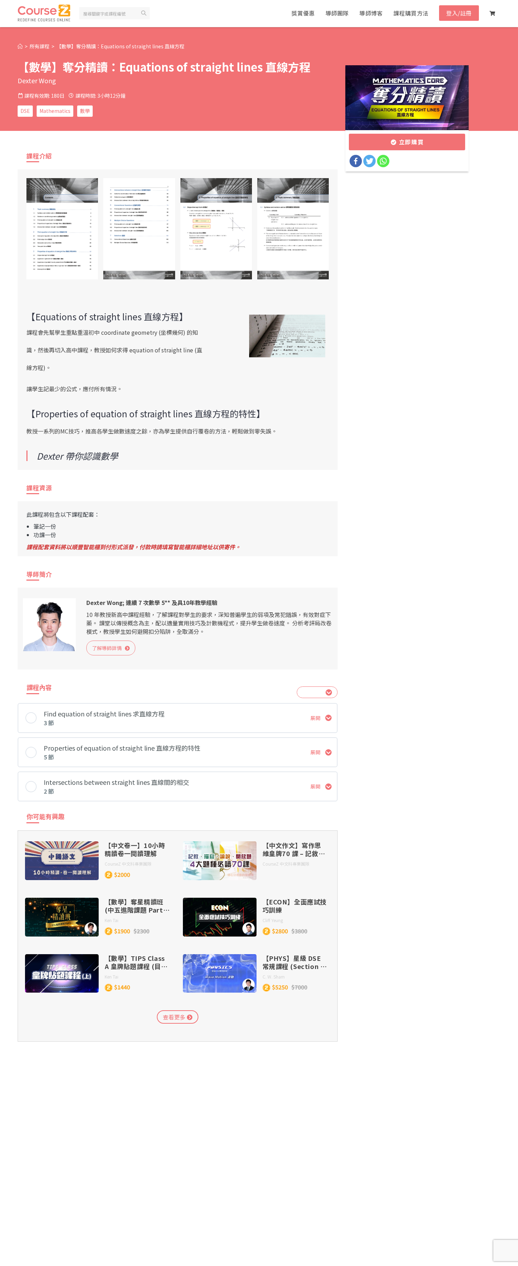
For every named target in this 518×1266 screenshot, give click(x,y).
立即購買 (410, 142)
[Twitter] (369, 161)
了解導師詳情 (108, 648)
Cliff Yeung (273, 920)
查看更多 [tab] (175, 1017)
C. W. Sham (274, 977)
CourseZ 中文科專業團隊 (128, 864)
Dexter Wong (37, 80)
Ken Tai (111, 920)
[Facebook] (356, 161)
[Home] (20, 46)
